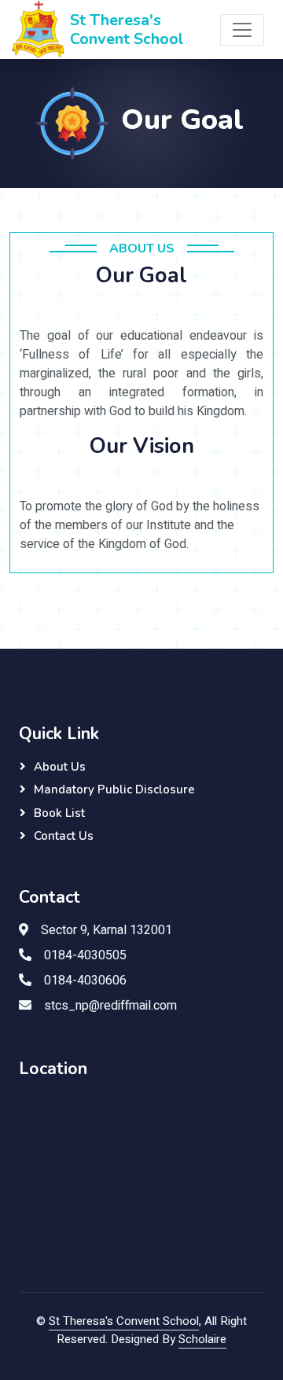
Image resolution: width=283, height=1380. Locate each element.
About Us (60, 767)
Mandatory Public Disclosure (114, 789)
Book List (59, 813)
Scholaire (202, 1339)
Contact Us (64, 836)
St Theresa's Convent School (124, 1321)
